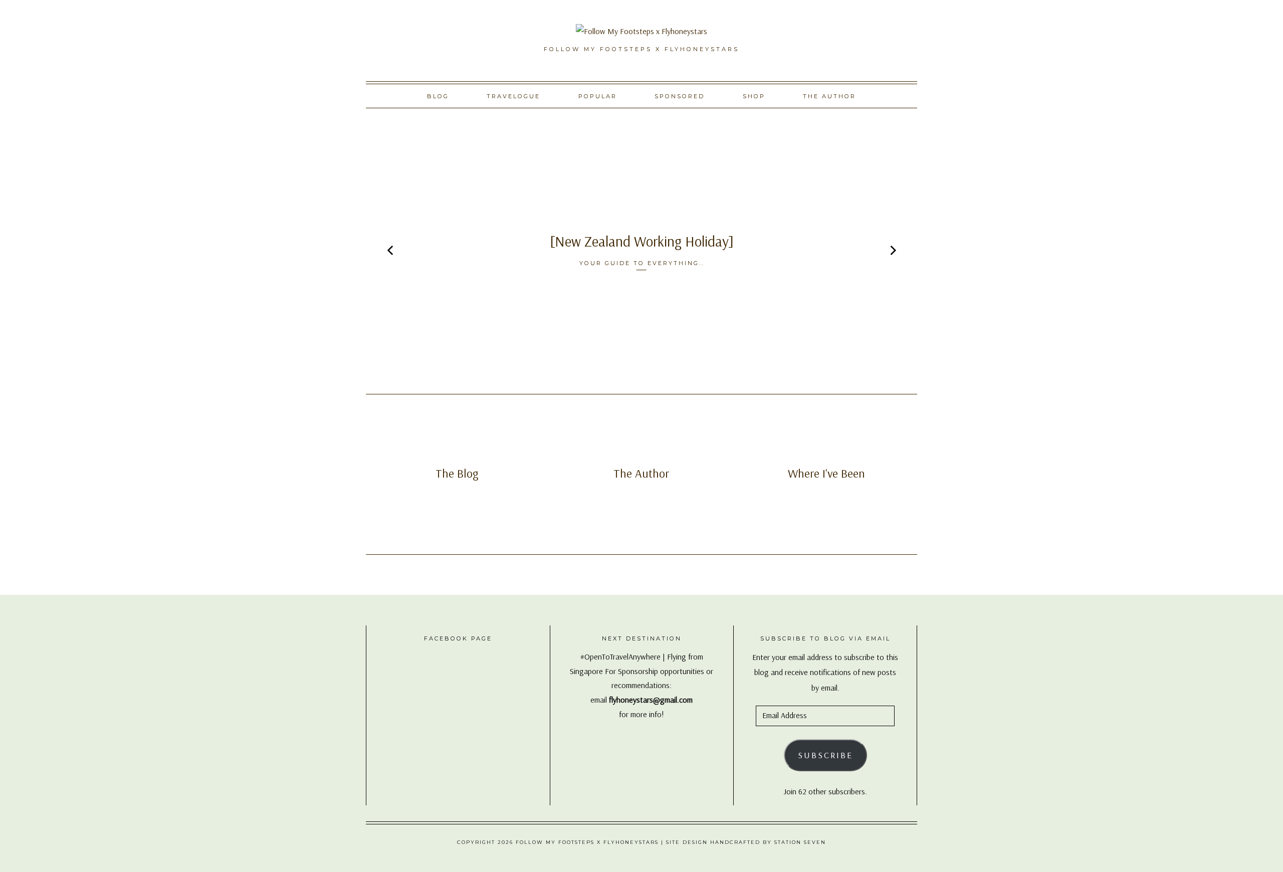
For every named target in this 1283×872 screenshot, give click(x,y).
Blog (438, 96)
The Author (829, 96)
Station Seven (800, 842)
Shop (754, 96)
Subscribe (825, 755)
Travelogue (513, 96)
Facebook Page (458, 638)
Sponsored (680, 96)
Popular (597, 96)
